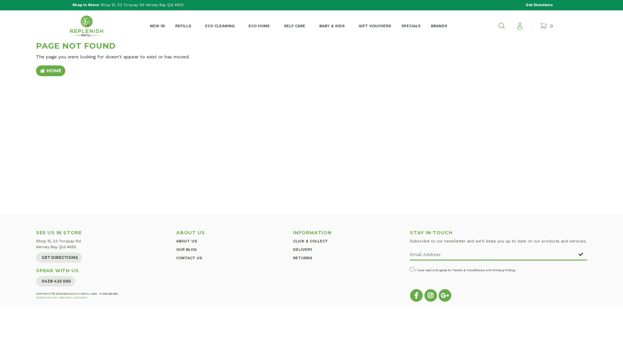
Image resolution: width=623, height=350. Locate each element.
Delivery (302, 249)
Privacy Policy (504, 270)
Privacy (65, 297)
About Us (186, 241)
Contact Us (189, 258)
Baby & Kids (332, 26)
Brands (439, 26)
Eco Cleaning (220, 26)
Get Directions (60, 257)
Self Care (294, 26)
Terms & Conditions (468, 270)
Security (81, 297)
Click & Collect (310, 241)
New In (157, 26)
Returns (302, 258)
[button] (501, 25)
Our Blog (186, 249)
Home (53, 71)
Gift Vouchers (375, 26)
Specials (411, 26)
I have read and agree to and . (465, 270)
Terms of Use (46, 297)
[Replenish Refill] (86, 26)
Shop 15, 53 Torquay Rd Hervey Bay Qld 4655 (128, 5)
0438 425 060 (56, 281)
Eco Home (259, 26)
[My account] (519, 25)
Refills (183, 26)
